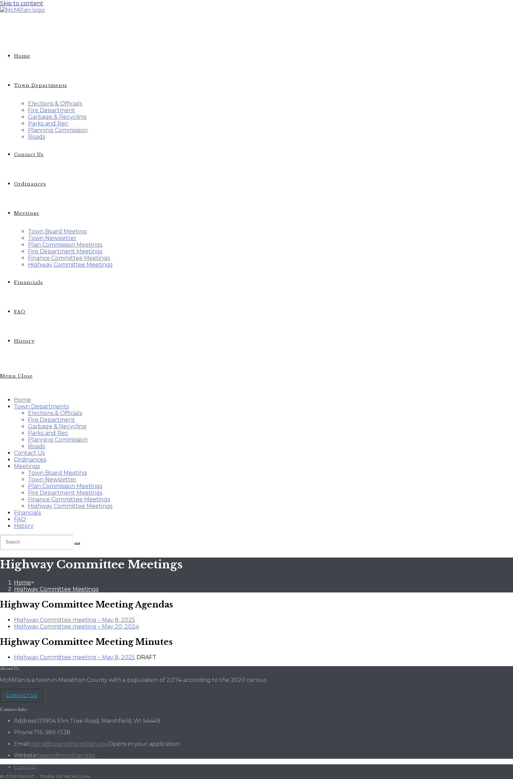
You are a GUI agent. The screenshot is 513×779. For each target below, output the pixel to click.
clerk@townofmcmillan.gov (69, 744)
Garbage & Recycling (57, 426)
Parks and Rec (48, 433)
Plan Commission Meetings (65, 486)
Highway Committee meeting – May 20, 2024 (76, 626)
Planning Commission (58, 439)
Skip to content (21, 3)
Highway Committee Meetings (70, 506)
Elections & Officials (55, 413)
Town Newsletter (52, 479)
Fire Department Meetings (65, 492)
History (24, 526)
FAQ (20, 519)
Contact (26, 767)
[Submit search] (77, 544)
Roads (36, 446)
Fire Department (51, 419)
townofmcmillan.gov (66, 755)
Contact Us (29, 453)
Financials (27, 512)
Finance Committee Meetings (69, 499)
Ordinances (30, 459)
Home (22, 399)
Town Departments (41, 406)
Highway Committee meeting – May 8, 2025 (74, 620)
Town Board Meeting (57, 472)
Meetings (27, 466)
